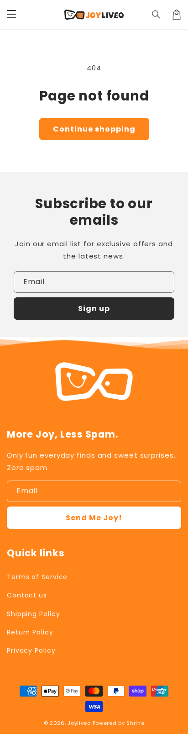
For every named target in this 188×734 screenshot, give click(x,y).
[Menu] (11, 15)
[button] (156, 15)
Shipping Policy (33, 613)
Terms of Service (37, 576)
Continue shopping (94, 129)
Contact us (27, 595)
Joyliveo (79, 723)
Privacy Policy (31, 650)
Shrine (135, 723)
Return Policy (30, 632)
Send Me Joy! (94, 517)
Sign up (94, 308)
